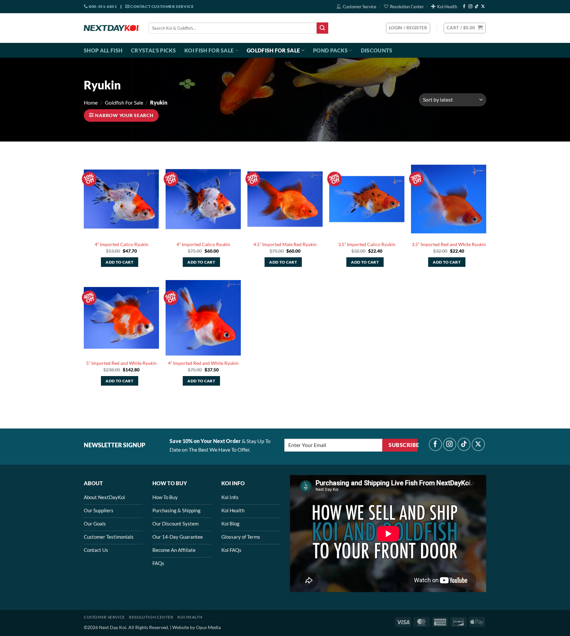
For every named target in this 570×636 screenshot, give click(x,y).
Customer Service (359, 6)
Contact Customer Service (161, 6)
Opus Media (208, 627)
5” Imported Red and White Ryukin (121, 363)
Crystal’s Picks (153, 50)
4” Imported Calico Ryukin (121, 244)
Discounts (377, 50)
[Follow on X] (483, 6)
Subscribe (403, 445)
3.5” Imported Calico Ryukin (367, 244)
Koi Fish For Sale (209, 50)
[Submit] (322, 28)
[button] (465, 28)
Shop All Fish (103, 50)
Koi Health (447, 6)
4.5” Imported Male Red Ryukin (285, 244)
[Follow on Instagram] (470, 6)
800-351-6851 (102, 6)
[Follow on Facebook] (464, 6)
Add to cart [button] (119, 262)
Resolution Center (407, 6)
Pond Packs (330, 50)
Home (91, 102)
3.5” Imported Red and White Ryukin (449, 244)
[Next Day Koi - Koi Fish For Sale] (111, 28)
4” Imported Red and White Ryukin (203, 363)
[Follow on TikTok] (477, 6)
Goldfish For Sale (273, 50)
